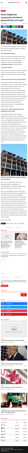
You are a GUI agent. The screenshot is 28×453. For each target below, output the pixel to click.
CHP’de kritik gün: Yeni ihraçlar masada (11, 387)
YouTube (8, 314)
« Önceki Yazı (9, 227)
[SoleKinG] (1, 23)
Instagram (8, 310)
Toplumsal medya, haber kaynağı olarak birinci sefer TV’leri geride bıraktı (13, 411)
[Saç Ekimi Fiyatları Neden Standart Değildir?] (14, 329)
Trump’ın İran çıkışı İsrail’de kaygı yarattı (12, 364)
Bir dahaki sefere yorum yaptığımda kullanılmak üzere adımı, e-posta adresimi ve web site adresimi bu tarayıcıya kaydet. (14, 282)
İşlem (16, 223)
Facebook (8, 303)
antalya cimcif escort (5, 449)
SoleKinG (5, 23)
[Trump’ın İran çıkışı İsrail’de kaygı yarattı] (14, 353)
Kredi (19, 223)
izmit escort (20, 449)
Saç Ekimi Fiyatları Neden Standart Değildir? (13, 340)
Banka (7, 223)
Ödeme (22, 223)
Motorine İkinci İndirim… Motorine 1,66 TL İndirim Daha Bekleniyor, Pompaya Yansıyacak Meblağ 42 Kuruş (7, 244)
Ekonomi (7, 7)
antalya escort (14, 449)
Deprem (11, 223)
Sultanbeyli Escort (5, 450)
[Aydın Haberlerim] (14, 2)
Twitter (8, 307)
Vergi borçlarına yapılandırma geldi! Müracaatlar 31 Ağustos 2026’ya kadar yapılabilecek (20, 244)
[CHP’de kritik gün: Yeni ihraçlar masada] (14, 376)
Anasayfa (3, 7)
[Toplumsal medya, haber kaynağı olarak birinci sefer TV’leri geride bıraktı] (14, 400)
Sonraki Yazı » (18, 227)
